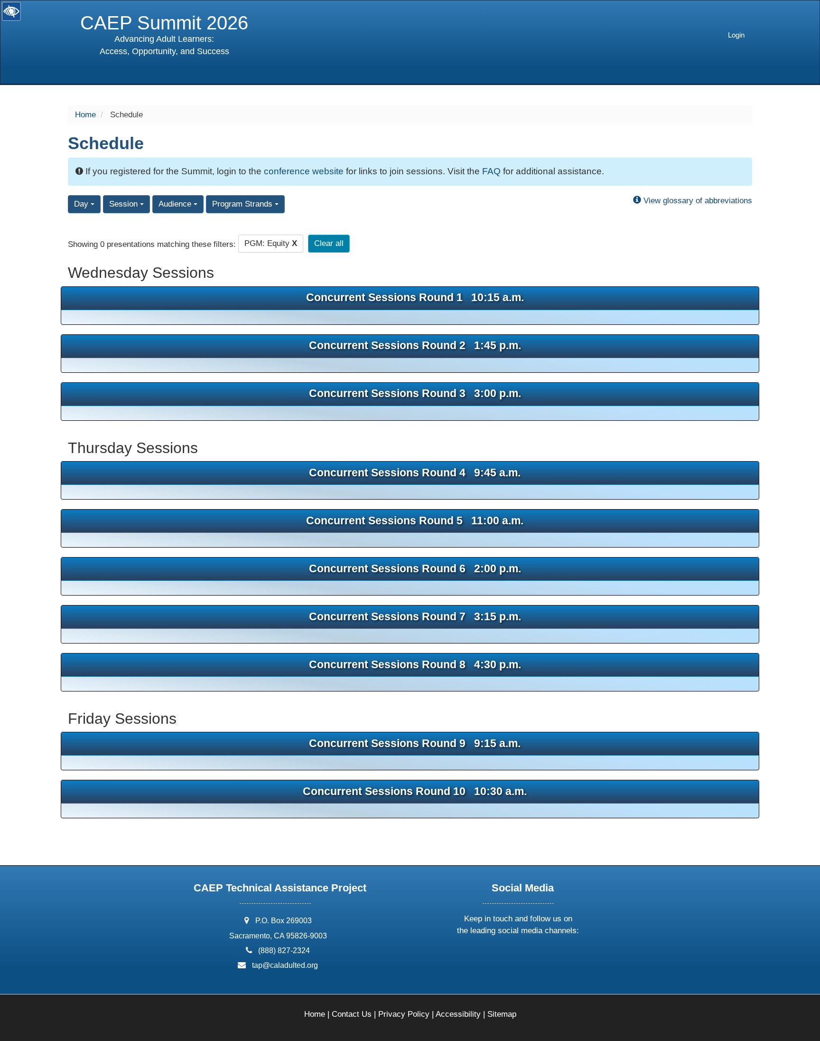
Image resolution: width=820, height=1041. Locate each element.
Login (736, 35)
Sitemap (501, 1014)
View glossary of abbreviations (696, 200)
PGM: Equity (270, 243)
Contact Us (352, 1014)
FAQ (491, 171)
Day (82, 203)
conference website (304, 171)
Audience (176, 203)
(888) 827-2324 (284, 950)
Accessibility (458, 1014)
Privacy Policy (403, 1014)
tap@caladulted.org (285, 965)
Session (124, 203)
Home (85, 114)
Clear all (329, 243)
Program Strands (243, 203)
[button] (483, 955)
